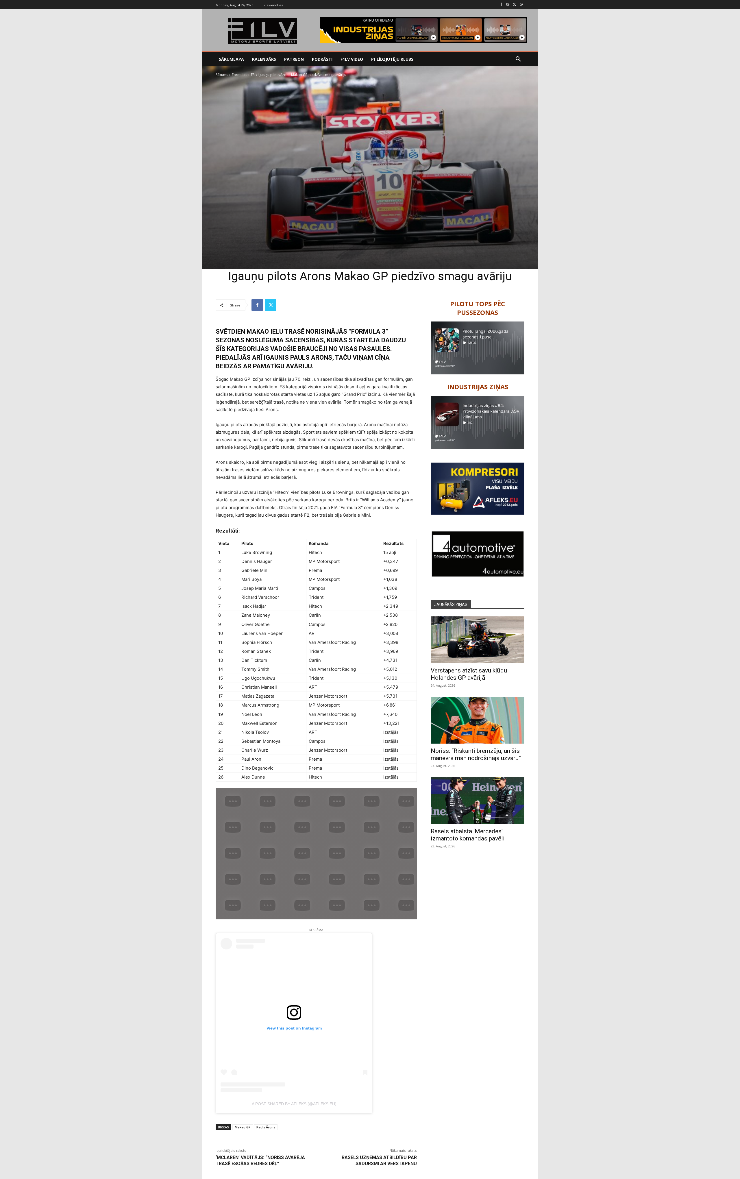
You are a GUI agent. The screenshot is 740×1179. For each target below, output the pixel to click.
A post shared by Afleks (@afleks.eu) (294, 1104)
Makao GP (243, 1127)
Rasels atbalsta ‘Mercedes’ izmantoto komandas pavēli (468, 835)
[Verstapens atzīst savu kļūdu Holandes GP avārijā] (477, 639)
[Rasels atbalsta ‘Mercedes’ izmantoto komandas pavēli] (477, 800)
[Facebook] (501, 4)
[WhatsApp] (521, 4)
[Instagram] (508, 4)
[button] (518, 59)
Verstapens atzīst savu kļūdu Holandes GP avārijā (469, 674)
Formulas (239, 74)
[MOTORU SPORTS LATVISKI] (262, 31)
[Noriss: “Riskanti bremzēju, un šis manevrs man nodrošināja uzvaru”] (477, 720)
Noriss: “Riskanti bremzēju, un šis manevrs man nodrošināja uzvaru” (476, 754)
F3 (253, 74)
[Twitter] (514, 4)
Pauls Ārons (265, 1127)
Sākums (222, 74)
